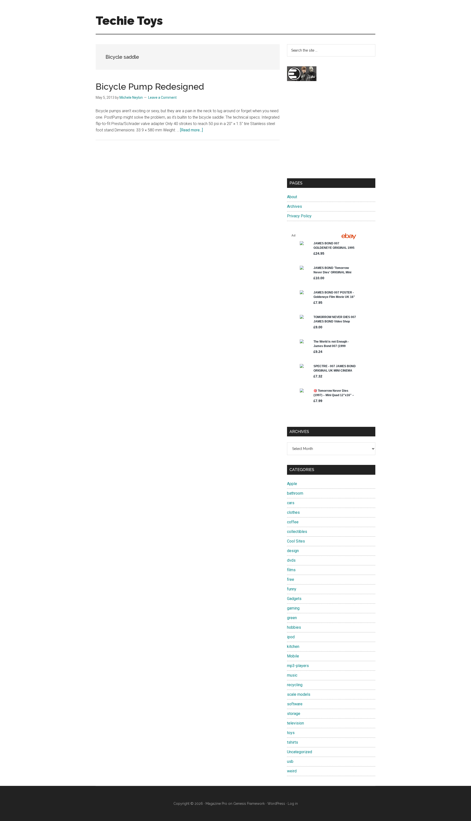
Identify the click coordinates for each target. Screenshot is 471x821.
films (291, 570)
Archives (294, 206)
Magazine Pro (216, 804)
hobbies (294, 627)
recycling (294, 684)
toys (291, 732)
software (294, 704)
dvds (291, 560)
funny (291, 589)
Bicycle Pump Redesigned (150, 86)
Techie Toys (129, 21)
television (295, 723)
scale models (298, 694)
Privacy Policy (299, 216)
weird (292, 771)
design (293, 550)
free (290, 579)
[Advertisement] (331, 134)
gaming (293, 608)
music (292, 675)
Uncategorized (299, 752)
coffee (293, 522)
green (292, 617)
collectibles (297, 531)
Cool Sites (296, 541)
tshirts (292, 742)
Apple (292, 483)
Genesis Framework (249, 804)
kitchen (293, 646)
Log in (293, 804)
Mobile (293, 656)
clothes (293, 512)
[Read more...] (191, 130)
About (292, 197)
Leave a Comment (162, 97)
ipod (291, 637)
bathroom (295, 493)
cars (290, 503)
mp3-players (298, 665)
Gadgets (294, 598)
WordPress (276, 804)
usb (290, 761)
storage (293, 713)
